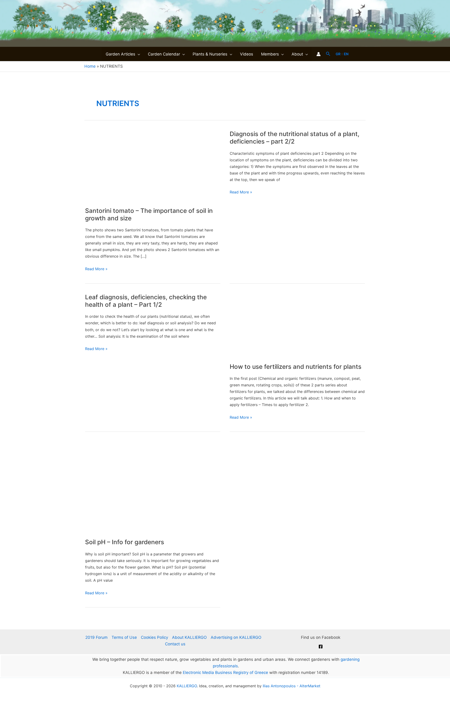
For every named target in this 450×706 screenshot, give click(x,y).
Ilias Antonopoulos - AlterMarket (291, 686)
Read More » (96, 269)
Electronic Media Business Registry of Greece (225, 672)
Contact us (175, 644)
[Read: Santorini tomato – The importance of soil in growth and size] (152, 165)
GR (338, 54)
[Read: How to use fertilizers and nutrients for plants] (297, 324)
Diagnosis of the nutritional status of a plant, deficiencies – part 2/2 (294, 137)
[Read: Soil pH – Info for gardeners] (152, 486)
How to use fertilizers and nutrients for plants (295, 366)
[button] (137, 54)
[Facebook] (321, 646)
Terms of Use (124, 637)
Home (90, 66)
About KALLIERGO (189, 637)
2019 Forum (96, 637)
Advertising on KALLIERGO (236, 637)
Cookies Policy (154, 637)
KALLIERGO (187, 686)
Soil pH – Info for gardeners (124, 542)
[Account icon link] (318, 54)
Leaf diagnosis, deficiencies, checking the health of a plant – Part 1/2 (146, 300)
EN (346, 54)
